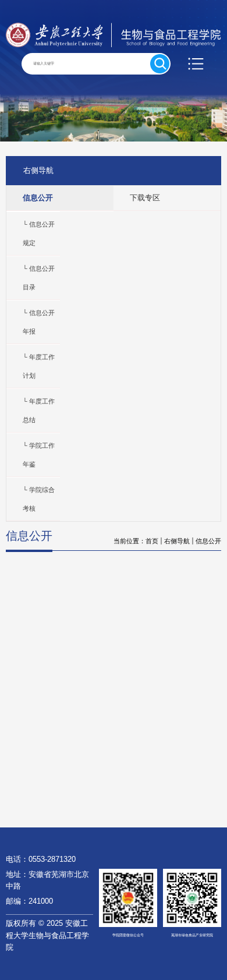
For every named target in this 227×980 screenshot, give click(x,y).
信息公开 (208, 540)
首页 (152, 540)
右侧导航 (177, 540)
